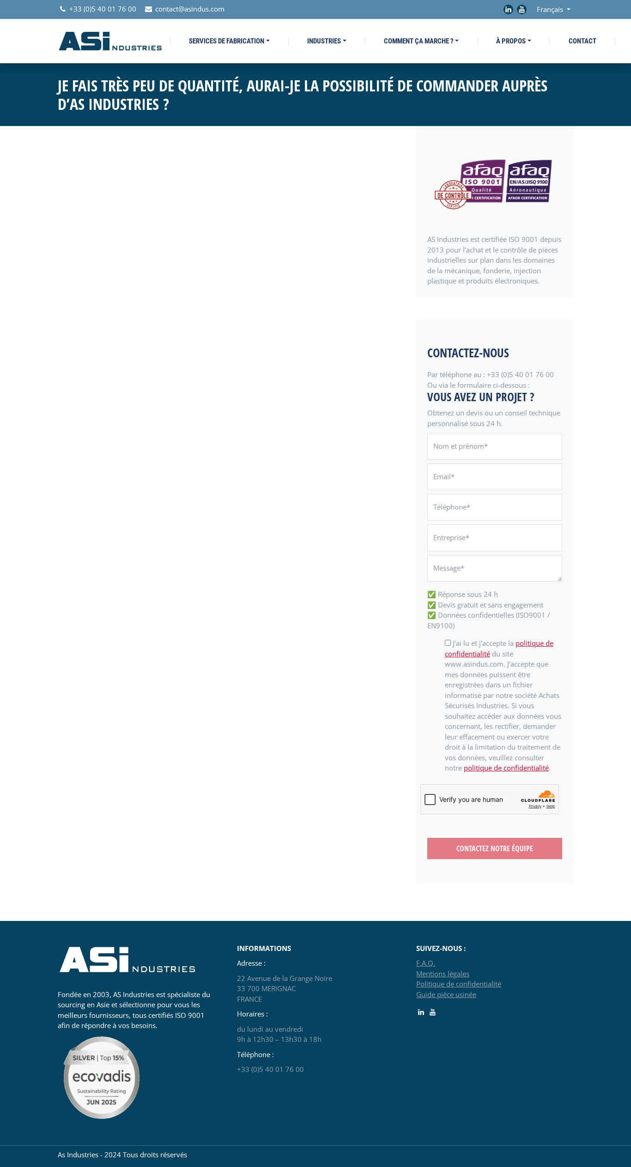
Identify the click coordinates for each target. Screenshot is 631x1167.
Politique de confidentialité (458, 983)
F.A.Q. (425, 963)
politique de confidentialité (506, 767)
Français (551, 9)
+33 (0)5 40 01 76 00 (101, 8)
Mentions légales (442, 973)
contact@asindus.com (188, 8)
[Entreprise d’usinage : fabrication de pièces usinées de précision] (110, 40)
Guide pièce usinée (446, 994)
